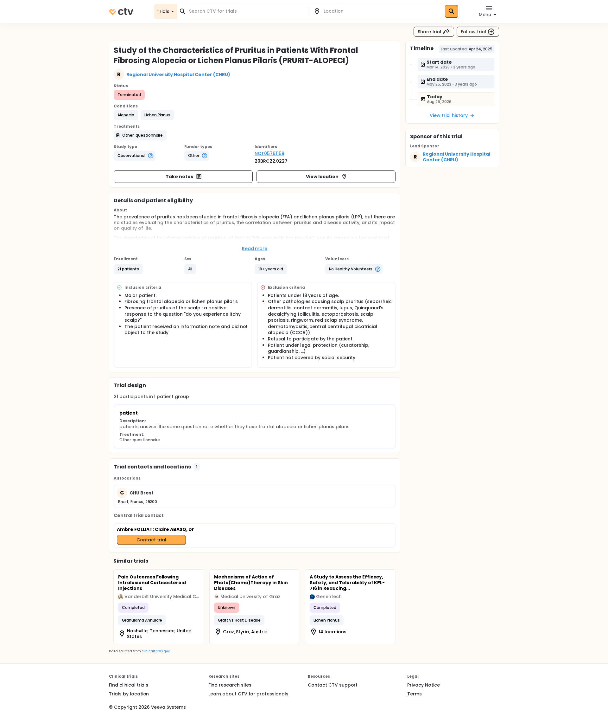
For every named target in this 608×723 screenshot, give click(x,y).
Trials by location (129, 694)
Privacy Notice (423, 685)
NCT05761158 (269, 153)
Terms (414, 694)
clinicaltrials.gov (155, 651)
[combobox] (246, 11)
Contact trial (151, 540)
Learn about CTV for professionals (248, 694)
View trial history (449, 115)
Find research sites (229, 685)
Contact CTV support (333, 685)
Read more (255, 248)
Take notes (179, 176)
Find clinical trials (128, 685)
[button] (126, 115)
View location (322, 176)
